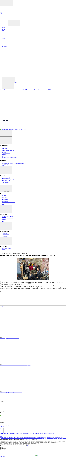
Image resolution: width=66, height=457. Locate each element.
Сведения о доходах (43, 438)
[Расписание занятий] (1, 12)
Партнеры (3, 221)
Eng (15, 82)
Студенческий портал (4, 236)
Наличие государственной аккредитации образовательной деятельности (36, 437)
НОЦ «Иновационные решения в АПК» (7, 200)
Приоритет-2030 (4, 69)
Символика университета (5, 149)
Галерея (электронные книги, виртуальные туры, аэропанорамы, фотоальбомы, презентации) (14, 163)
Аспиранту (3, 28)
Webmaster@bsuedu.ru (30, 445)
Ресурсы (3, 155)
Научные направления (5, 199)
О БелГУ (3, 30)
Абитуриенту (3, 27)
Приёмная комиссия (51, 433)
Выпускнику (3, 29)
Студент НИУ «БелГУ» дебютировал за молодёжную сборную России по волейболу (11, 392)
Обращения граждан (4, 156)
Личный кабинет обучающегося (6, 178)
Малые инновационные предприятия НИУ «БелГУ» (8, 202)
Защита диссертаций (4, 198)
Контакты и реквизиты (5, 158)
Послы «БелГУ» (4, 219)
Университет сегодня (4, 147)
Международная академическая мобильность (8, 216)
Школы (3, 204)
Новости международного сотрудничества (7, 218)
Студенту (5, 433)
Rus (2, 82)
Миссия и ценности (4, 148)
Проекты (3, 250)
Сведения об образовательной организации (35, 438)
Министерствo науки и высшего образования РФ (10, 438)
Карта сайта (25, 437)
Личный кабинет (41, 433)
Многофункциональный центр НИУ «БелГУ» (8, 179)
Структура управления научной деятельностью (8, 196)
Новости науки (4, 195)
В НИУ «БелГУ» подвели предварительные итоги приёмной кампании (9, 338)
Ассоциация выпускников (5, 220)
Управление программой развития (6, 248)
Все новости (2, 426)
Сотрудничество (26, 433)
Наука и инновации (4, 46)
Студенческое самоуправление (6, 235)
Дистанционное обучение (5, 181)
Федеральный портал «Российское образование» (23, 438)
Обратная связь (64, 438)
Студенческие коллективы (5, 234)
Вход (1, 13)
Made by (2, 456)
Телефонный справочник (9, 437)
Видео (2, 162)
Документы (3, 249)
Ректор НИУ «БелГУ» (5, 152)
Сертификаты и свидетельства (17, 437)
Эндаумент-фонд (4, 154)
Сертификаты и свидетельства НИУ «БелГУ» (8, 150)
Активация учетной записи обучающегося (7, 177)
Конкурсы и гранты (4, 197)
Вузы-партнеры (4, 217)
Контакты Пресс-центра (5, 165)
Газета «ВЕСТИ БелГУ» (5, 164)
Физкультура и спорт (4, 233)
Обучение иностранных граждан (6, 182)
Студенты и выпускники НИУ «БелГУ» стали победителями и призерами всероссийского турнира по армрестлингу (15, 365)
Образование (3, 38)
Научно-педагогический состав (6, 153)
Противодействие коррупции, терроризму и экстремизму (9, 157)
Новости (3, 252)
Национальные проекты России (6, 203)
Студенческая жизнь (4, 119)
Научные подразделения (5, 201)
